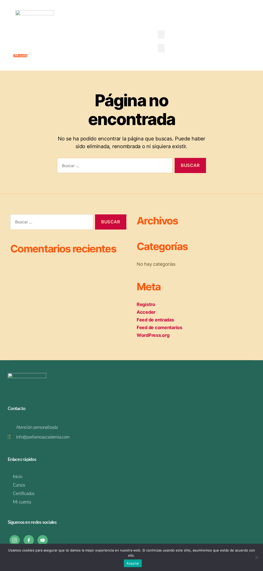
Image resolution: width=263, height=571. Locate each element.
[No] (256, 557)
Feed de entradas (155, 319)
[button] (161, 34)
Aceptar (132, 563)
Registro (146, 304)
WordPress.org (153, 335)
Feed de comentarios (159, 327)
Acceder (146, 312)
